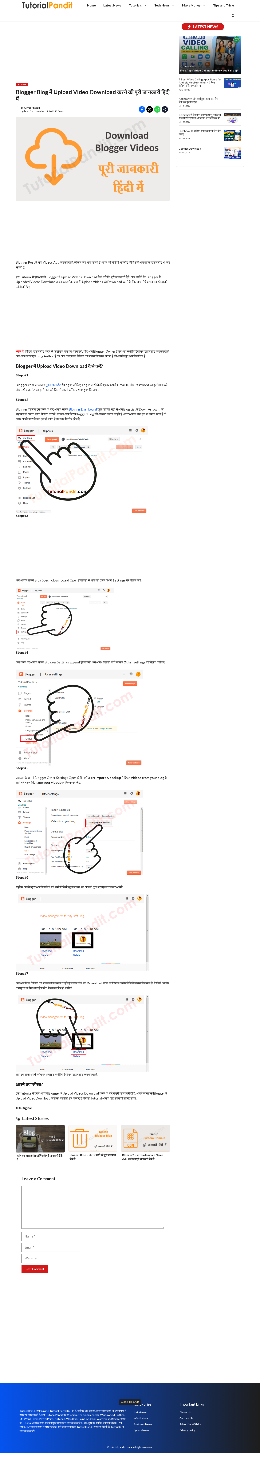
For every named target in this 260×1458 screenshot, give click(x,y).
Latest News (112, 5)
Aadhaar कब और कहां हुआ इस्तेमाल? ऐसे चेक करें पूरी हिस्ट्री (198, 100)
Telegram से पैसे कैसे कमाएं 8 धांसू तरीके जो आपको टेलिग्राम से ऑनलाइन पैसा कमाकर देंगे (200, 116)
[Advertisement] (116, 1430)
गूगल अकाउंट (53, 385)
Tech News (162, 5)
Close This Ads (130, 1401)
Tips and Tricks (224, 5)
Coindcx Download (190, 148)
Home (91, 5)
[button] (233, 15)
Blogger (22, 84)
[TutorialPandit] (47, 5)
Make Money (191, 5)
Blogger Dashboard (83, 409)
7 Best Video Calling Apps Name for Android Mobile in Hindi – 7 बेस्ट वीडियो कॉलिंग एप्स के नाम (200, 82)
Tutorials (135, 5)
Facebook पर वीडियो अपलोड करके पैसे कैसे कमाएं (200, 132)
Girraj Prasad (32, 107)
